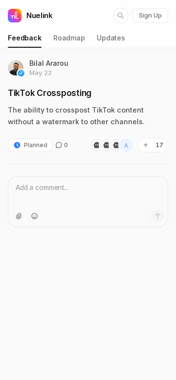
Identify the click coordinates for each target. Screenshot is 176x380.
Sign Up (150, 15)
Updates (111, 38)
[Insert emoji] (34, 216)
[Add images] (18, 216)
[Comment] (157, 216)
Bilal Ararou (48, 63)
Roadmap (69, 38)
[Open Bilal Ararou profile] (15, 68)
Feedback (25, 38)
